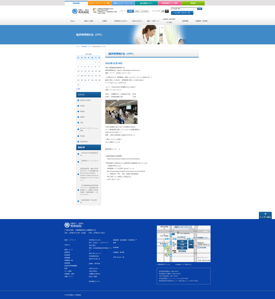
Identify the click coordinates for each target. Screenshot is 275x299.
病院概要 (67, 257)
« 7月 (78, 88)
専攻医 (82, 136)
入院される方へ (137, 21)
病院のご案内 (88, 21)
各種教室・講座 (69, 274)
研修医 (82, 111)
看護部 (82, 117)
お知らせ (67, 245)
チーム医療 (67, 271)
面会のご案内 (93, 276)
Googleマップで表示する (183, 264)
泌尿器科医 (84, 141)
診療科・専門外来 (94, 263)
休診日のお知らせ (94, 259)
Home (72, 21)
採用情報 (185, 21)
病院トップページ (70, 240)
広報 (81, 122)
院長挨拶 (67, 255)
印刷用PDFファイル (163, 264)
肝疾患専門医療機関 (70, 266)
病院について (68, 249)
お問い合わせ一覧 (183, 13)
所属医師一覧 (68, 260)
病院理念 (67, 252)
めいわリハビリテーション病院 (89, 129)
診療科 (104, 21)
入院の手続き (93, 271)
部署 (65, 268)
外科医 (82, 106)
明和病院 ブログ (86, 46)
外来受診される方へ (121, 21)
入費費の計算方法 (94, 274)
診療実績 (67, 263)
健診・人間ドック (153, 21)
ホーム (78, 46)
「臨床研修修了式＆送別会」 (88, 201)
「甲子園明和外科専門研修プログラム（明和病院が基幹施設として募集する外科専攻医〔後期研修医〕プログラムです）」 (89, 190)
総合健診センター (94, 281)
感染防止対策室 (85, 100)
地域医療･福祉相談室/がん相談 (169, 20)
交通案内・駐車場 (201, 21)
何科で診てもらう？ (95, 253)
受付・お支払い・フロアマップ (98, 242)
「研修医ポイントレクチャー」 (89, 162)
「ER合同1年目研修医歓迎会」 (89, 154)
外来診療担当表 (94, 256)
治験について (68, 276)
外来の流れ (92, 245)
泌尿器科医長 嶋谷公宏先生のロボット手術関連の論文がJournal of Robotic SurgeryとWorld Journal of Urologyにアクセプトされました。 (89, 174)
